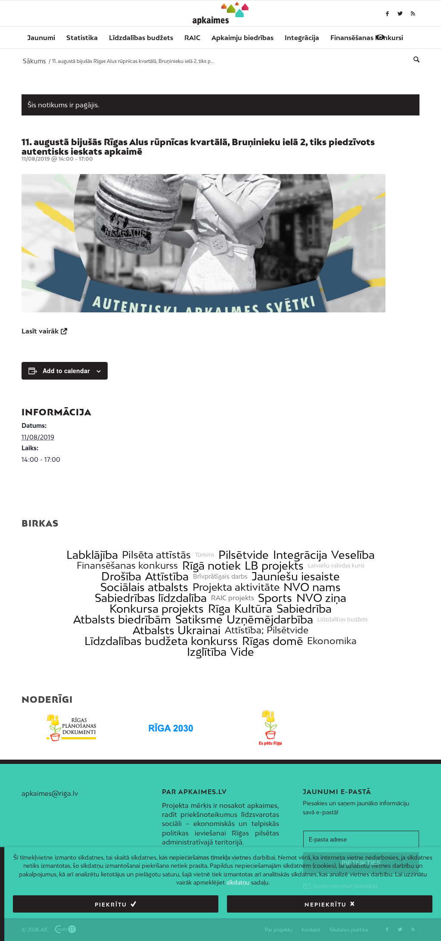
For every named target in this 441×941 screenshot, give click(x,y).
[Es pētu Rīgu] (270, 727)
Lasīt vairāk (40, 331)
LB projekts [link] (274, 565)
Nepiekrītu (325, 904)
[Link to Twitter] (400, 13)
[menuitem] (41, 37)
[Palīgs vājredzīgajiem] (380, 37)
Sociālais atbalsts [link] (144, 587)
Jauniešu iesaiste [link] (296, 576)
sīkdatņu (238, 882)
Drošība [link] (121, 576)
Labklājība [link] (92, 554)
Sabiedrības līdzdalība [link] (151, 597)
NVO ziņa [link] (321, 597)
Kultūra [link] (253, 608)
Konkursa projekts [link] (156, 608)
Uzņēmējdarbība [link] (270, 619)
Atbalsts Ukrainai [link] (176, 630)
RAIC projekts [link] (232, 598)
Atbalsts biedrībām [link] (122, 619)
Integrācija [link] (300, 554)
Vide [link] (242, 651)
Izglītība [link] (207, 651)
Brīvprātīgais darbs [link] (220, 576)
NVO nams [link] (312, 587)
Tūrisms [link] (204, 555)
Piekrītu (111, 904)
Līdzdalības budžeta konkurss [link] (161, 641)
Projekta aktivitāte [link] (236, 587)
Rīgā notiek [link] (211, 565)
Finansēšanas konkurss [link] (127, 565)
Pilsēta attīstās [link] (156, 555)
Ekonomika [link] (332, 640)
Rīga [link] (219, 608)
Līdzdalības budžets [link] (342, 619)
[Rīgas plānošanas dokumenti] (71, 727)
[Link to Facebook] (387, 13)
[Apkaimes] (221, 13)
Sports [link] (275, 597)
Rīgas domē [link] (272, 641)
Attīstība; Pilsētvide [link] (266, 630)
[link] (367, 37)
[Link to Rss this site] (413, 13)
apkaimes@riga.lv (50, 793)
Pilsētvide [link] (243, 554)
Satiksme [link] (199, 619)
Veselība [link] (353, 554)
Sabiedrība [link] (304, 608)
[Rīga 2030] (170, 727)
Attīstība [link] (167, 576)
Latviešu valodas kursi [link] (336, 565)
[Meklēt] (413, 59)
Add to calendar (66, 370)
